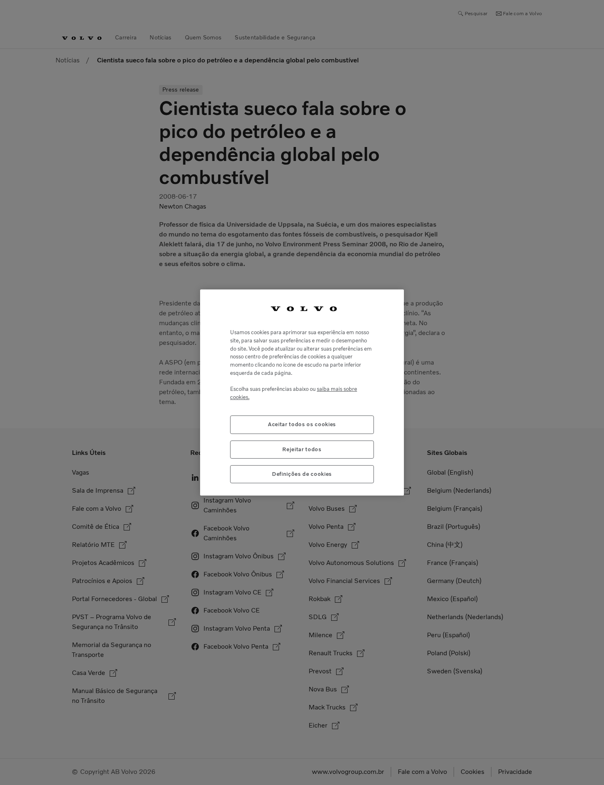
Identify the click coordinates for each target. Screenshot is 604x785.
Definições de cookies (302, 474)
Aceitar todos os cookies (302, 424)
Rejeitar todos (301, 449)
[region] (302, 392)
